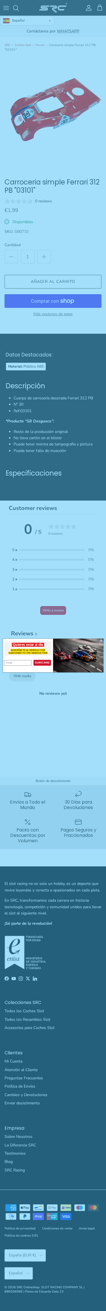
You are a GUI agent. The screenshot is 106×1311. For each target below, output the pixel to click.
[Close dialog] (101, 641)
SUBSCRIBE (42, 662)
